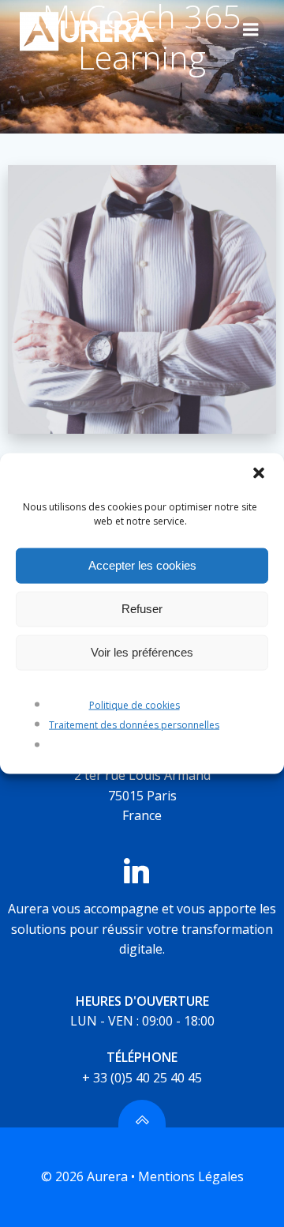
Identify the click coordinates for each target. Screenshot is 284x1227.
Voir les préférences (142, 652)
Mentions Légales (191, 1176)
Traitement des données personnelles (134, 725)
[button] (258, 474)
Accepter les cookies (142, 565)
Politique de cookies (134, 704)
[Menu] (250, 30)
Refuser (142, 608)
